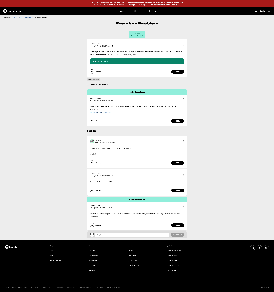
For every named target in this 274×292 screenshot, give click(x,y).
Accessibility (71, 288)
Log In (262, 11)
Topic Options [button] (93, 79)
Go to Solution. (103, 61)
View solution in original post (100, 112)
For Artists (92, 250)
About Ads (60, 288)
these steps (151, 4)
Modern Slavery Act (84, 288)
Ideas (152, 11)
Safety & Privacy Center (19, 288)
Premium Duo (171, 255)
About (52, 250)
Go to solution (138, 35)
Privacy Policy (34, 288)
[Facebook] (266, 247)
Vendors (92, 270)
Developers (93, 255)
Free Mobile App (134, 260)
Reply (177, 72)
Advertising (93, 260)
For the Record (55, 260)
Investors (92, 265)
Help (121, 11)
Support (131, 250)
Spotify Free (171, 270)
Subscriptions (28, 17)
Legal (7, 288)
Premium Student (173, 265)
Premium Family (172, 260)
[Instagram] (252, 247)
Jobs (52, 255)
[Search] (256, 11)
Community (14, 11)
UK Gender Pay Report (113, 288)
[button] (183, 44)
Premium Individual (173, 250)
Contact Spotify (133, 265)
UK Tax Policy (99, 288)
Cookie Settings (47, 288)
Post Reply (177, 235)
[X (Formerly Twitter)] (259, 247)
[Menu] (269, 10)
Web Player (132, 255)
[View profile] (92, 141)
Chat (136, 11)
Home (15, 17)
